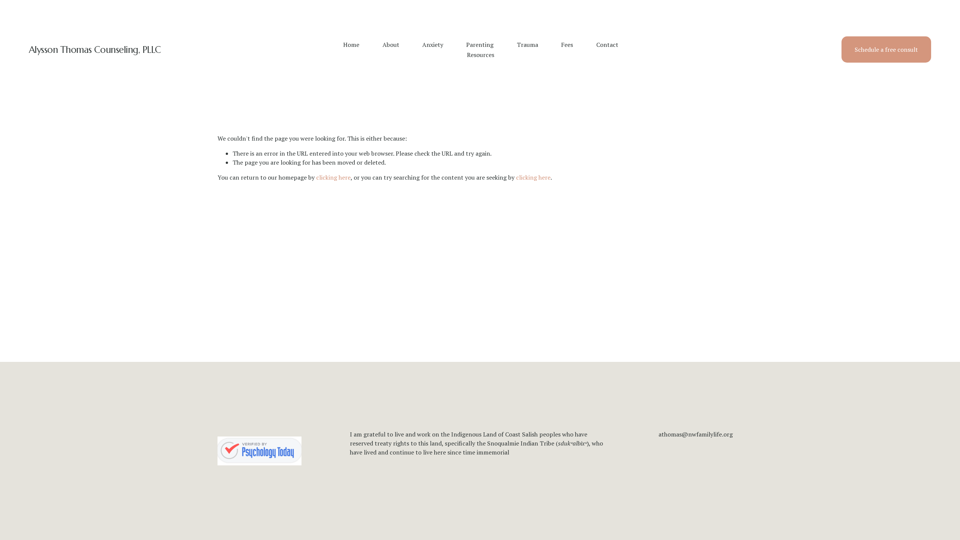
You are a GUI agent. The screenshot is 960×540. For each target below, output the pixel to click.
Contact (607, 44)
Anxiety (432, 44)
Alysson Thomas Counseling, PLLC (95, 50)
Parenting (480, 44)
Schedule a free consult (886, 49)
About (390, 44)
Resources (480, 55)
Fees (567, 44)
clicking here (333, 177)
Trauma (527, 44)
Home (351, 44)
